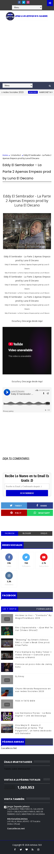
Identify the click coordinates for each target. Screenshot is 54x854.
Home (5, 155)
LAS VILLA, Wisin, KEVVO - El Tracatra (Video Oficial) (23, 822)
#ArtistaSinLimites (17, 818)
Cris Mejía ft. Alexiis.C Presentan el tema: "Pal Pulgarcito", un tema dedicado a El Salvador (33, 729)
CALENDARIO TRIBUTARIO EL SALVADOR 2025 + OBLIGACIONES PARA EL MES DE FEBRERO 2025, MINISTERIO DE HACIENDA (26, 812)
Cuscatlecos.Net (9, 748)
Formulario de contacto (44, 609)
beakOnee (27, 92)
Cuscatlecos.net (16, 828)
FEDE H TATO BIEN (25, 700)
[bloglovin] (26, 849)
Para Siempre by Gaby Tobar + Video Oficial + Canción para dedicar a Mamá (33, 655)
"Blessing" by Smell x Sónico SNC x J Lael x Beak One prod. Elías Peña (32, 642)
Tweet (18, 505)
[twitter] (23, 2)
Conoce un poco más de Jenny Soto (33, 665)
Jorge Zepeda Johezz (18, 806)
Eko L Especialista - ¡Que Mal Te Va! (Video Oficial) (34, 629)
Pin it (18, 513)
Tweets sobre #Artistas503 (17, 768)
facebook (9, 533)
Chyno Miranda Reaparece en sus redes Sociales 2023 (33, 690)
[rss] (32, 849)
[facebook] (19, 2)
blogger (27, 533)
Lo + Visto (9, 608)
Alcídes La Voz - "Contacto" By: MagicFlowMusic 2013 (33, 616)
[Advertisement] (27, 53)
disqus (44, 533)
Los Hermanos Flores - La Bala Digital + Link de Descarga (33, 714)
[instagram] (28, 2)
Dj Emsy (19, 676)
